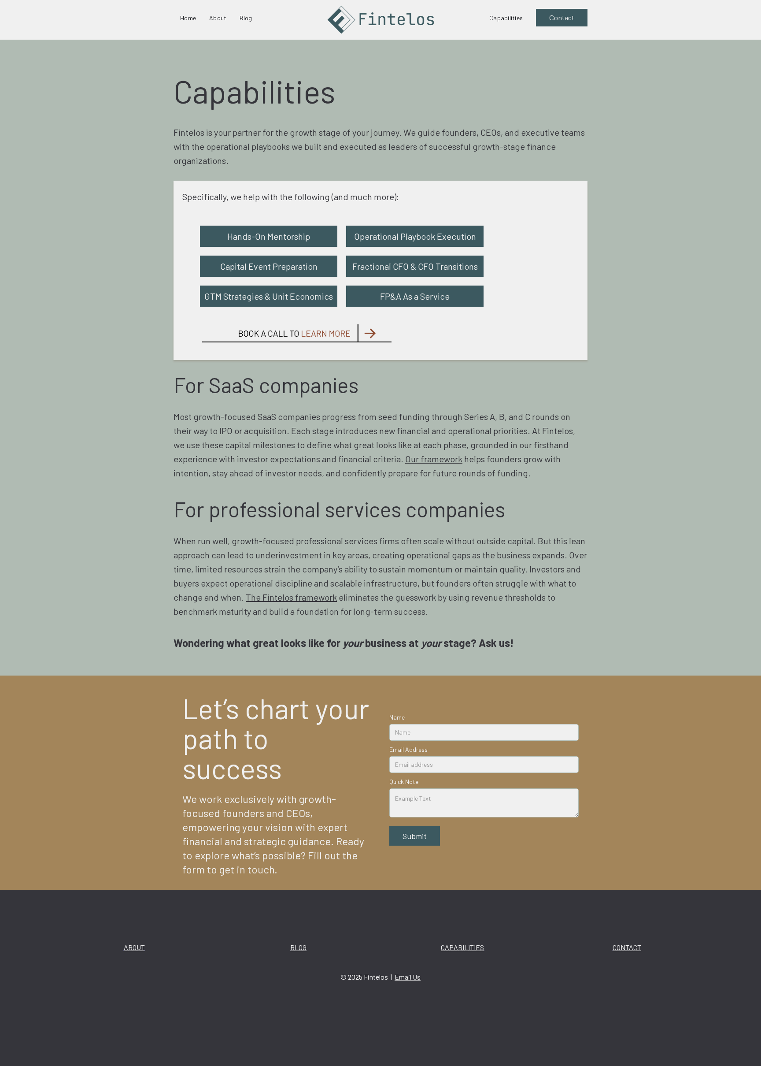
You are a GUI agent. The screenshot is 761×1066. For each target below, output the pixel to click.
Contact (561, 17)
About (217, 18)
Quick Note (403, 781)
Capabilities (506, 18)
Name (397, 717)
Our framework (433, 458)
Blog (246, 18)
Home (188, 18)
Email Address (408, 749)
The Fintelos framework (291, 597)
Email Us (408, 977)
